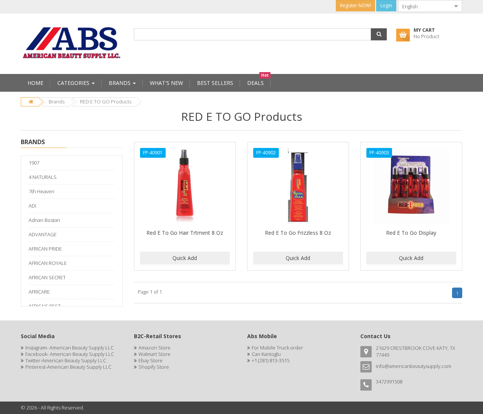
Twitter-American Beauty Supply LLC (65, 360)
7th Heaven (41, 191)
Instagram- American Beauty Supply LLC (69, 347)
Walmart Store (154, 354)
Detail (184, 146)
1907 (34, 162)
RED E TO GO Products (105, 101)
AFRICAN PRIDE (45, 248)
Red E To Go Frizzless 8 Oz (298, 232)
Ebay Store (150, 360)
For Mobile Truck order (277, 347)
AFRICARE (39, 291)
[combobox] (424, 6)
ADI (32, 205)
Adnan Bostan (44, 220)
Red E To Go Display (411, 232)
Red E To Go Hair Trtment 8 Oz (184, 232)
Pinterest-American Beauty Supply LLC (68, 366)
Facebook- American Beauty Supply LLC (69, 354)
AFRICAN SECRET (47, 277)
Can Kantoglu (266, 354)
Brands (57, 101)
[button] (379, 34)
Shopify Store (153, 366)
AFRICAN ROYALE (48, 263)
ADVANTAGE (43, 234)
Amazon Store (154, 347)
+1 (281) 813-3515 (270, 360)
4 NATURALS (43, 177)
